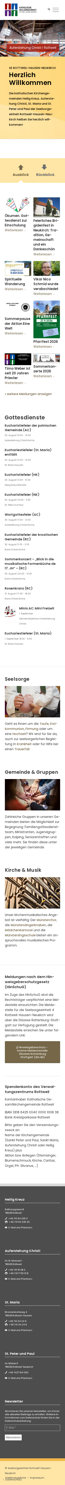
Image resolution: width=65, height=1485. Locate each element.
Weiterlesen (14, 230)
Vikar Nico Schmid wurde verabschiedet (45, 284)
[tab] (20, 171)
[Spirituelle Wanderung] (18, 268)
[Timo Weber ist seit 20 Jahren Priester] (18, 359)
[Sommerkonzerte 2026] (46, 358)
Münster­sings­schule (20, 935)
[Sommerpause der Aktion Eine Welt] (18, 308)
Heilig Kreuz (31, 98)
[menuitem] (49, 10)
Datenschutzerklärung (18, 1421)
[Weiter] (56, 38)
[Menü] (55, 10)
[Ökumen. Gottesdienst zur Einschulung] (18, 204)
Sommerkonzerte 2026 (45, 369)
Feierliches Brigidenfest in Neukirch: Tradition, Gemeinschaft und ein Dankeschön (46, 235)
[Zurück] (8, 38)
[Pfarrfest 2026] (46, 319)
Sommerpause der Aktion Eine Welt (17, 323)
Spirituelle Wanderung (15, 281)
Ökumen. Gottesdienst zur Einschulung (17, 220)
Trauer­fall (21, 749)
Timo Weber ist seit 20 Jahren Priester (17, 373)
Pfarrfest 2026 (45, 341)
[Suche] (49, 10)
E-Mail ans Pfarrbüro (20, 1227)
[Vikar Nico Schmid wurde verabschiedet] (46, 268)
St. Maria (34, 104)
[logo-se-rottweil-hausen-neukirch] (27, 10)
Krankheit (24, 744)
